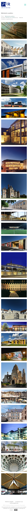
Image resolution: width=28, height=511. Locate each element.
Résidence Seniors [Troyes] (9, 83)
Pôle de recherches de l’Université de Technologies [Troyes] (10, 63)
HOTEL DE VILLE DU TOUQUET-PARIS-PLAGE (10, 366)
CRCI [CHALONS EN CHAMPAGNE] (9, 409)
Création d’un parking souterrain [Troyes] (10, 459)
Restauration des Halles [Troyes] (11, 256)
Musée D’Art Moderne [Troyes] (10, 204)
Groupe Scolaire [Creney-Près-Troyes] (11, 326)
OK (15, 509)
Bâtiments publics (9, 16)
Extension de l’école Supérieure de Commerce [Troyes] (11, 27)
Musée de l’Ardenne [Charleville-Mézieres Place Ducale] (10, 124)
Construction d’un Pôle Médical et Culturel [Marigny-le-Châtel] (10, 352)
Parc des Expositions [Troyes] (10, 113)
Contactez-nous (19, 501)
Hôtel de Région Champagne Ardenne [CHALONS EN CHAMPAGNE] (10, 285)
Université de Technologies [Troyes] (10, 216)
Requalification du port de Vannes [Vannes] (12, 393)
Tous (2, 16)
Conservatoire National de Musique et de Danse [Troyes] (12, 151)
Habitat (21, 17)
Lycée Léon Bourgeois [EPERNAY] (10, 427)
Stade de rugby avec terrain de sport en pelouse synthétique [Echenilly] (10, 228)
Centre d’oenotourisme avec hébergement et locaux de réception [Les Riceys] (11, 305)
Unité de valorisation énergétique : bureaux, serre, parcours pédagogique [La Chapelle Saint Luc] (10, 104)
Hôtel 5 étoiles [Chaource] (8, 178)
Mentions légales (9, 501)
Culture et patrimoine (7, 19)
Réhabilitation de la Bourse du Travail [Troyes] (11, 445)
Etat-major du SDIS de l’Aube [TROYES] (10, 44)
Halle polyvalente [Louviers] (8, 477)
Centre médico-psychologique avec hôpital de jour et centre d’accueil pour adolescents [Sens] (11, 242)
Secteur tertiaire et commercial (9, 17)
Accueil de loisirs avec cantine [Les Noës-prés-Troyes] (11, 338)
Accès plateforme (14, 503)
